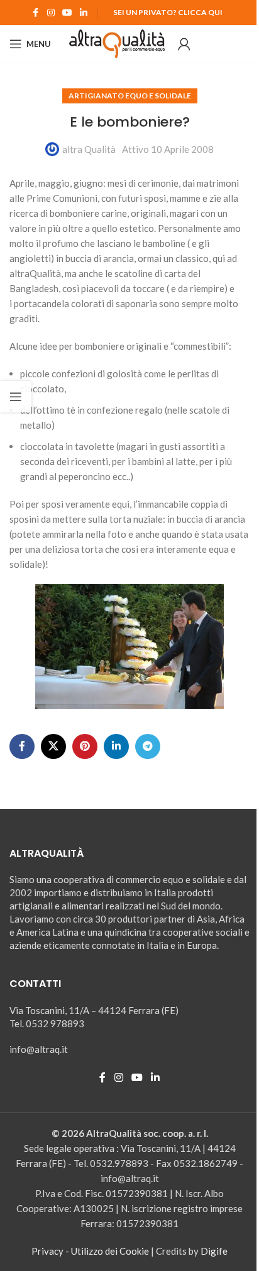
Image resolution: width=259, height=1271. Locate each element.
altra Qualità (89, 149)
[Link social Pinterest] (84, 746)
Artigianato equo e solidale (130, 95)
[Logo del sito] (117, 42)
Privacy (47, 1251)
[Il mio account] (184, 43)
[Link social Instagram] (50, 12)
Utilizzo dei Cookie (110, 1251)
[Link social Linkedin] (83, 12)
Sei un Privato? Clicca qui (168, 12)
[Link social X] (53, 746)
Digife (214, 1251)
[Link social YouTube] (67, 12)
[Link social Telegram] (147, 746)
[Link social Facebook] (35, 12)
